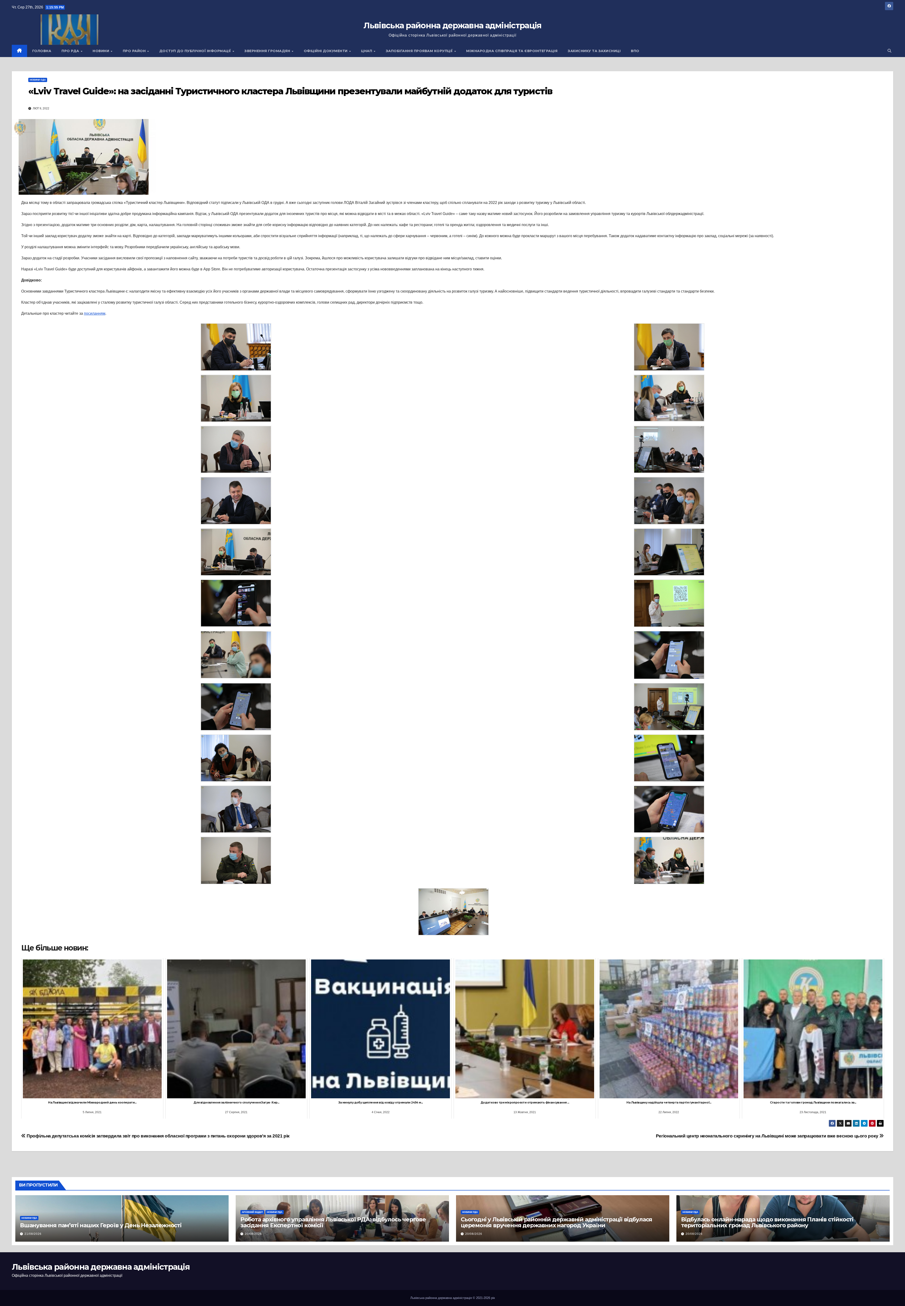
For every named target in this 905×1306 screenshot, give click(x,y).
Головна (41, 51)
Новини (101, 51)
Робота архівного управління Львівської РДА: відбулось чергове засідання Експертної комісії (333, 1222)
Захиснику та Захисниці (594, 51)
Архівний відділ (252, 1212)
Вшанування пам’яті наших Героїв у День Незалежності (100, 1225)
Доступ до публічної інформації (195, 51)
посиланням (94, 313)
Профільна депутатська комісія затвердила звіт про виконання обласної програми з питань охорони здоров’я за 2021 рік (158, 1135)
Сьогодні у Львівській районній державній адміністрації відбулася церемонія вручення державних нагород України (556, 1222)
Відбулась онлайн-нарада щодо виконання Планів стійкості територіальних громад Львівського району (767, 1222)
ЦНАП (367, 51)
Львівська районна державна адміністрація (452, 25)
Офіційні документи (326, 51)
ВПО (635, 51)
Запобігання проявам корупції (420, 51)
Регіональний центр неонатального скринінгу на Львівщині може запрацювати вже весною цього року (768, 1135)
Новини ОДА (38, 80)
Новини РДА (29, 1218)
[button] (889, 51)
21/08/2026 (33, 1234)
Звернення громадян (267, 51)
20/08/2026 (253, 1234)
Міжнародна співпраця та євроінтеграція (511, 51)
